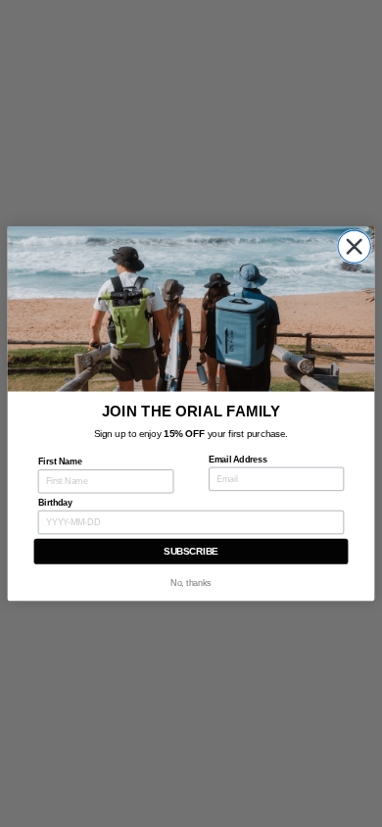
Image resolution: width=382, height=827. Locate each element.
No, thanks (190, 583)
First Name (60, 461)
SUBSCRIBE (190, 552)
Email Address (238, 459)
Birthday (55, 503)
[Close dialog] (354, 247)
